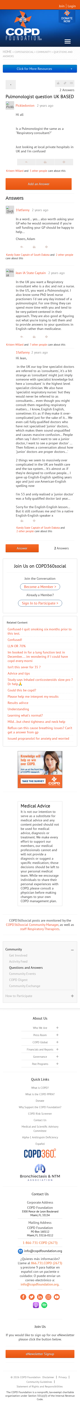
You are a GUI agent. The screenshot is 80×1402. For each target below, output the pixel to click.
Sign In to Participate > (40, 603)
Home (7, 52)
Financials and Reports (40, 1049)
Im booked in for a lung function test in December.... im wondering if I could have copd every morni (38, 656)
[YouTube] (57, 1297)
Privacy (63, 1377)
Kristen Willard (14, 171)
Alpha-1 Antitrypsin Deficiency (40, 1137)
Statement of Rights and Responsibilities (40, 1386)
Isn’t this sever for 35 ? (24, 667)
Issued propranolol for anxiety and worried (38, 738)
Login (72, 6)
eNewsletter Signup (40, 1354)
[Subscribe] (71, 83)
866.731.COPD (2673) (46, 1263)
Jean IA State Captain (31, 273)
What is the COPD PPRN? (40, 1094)
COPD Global (40, 1042)
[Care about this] (58, 83)
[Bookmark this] (65, 83)
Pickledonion (25, 105)
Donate (67, 17)
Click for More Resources (34, 69)
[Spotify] (44, 1305)
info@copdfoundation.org (40, 1284)
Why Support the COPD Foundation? (40, 1107)
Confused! (15, 640)
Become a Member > (40, 586)
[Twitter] (32, 1297)
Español (40, 1144)
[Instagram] (48, 1297)
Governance (40, 1056)
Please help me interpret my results (33, 696)
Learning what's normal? (25, 715)
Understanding (18, 709)
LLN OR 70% (17, 646)
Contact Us (40, 1120)
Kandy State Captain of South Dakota (27, 254)
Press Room (40, 1035)
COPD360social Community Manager (32, 925)
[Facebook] (23, 1297)
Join (62, 6)
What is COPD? (40, 1087)
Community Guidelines (39, 1382)
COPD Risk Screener (40, 1113)
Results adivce (18, 703)
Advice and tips (19, 673)
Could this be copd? (22, 690)
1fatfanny (22, 210)
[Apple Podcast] (36, 1305)
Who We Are (40, 1028)
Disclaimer (48, 1377)
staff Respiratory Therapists (39, 929)
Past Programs (40, 1064)
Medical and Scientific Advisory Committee (40, 1129)
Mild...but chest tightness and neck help (36, 721)
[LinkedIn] (40, 1297)
